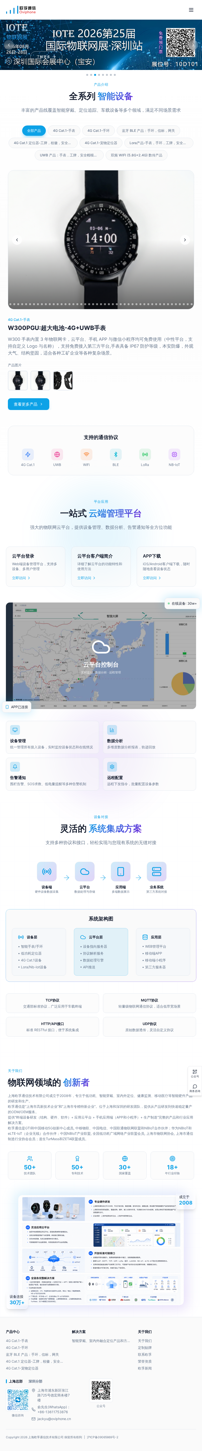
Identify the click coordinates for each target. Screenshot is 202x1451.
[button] (18, 380)
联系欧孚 (145, 1354)
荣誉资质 (145, 1361)
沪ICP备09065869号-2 (102, 1437)
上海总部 (16, 1381)
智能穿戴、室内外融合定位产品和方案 (101, 1341)
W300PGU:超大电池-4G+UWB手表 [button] (57, 327)
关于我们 (145, 1341)
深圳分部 (35, 1381)
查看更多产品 (25, 404)
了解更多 (43, 57)
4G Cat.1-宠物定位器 (22, 1368)
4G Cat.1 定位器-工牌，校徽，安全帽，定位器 (35, 1361)
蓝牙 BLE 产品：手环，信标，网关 (32, 1354)
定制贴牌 (145, 1347)
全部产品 (34, 130)
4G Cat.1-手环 (17, 1347)
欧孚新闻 (145, 1368)
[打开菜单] (191, 10)
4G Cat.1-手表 (17, 1341)
